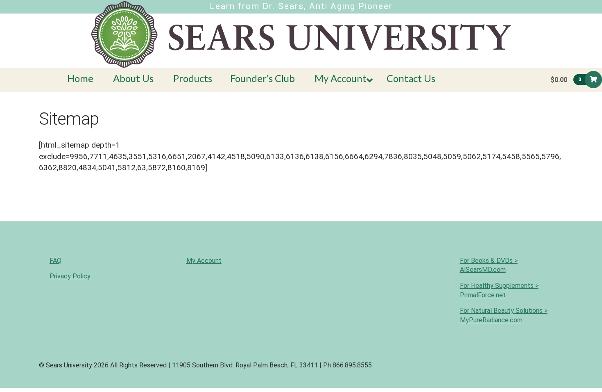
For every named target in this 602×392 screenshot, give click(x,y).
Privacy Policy (70, 276)
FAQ (55, 260)
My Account (204, 260)
